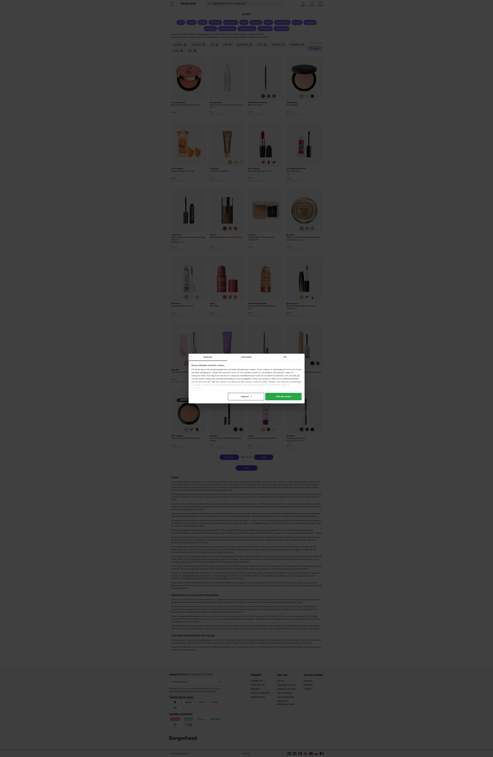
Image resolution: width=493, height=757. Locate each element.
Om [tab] (285, 357)
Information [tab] (246, 357)
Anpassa (245, 396)
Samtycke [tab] (207, 357)
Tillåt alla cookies (283, 396)
